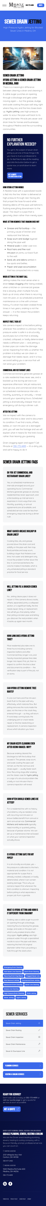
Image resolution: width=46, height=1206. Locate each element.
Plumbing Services (11, 1065)
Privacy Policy (14, 1199)
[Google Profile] (5, 1184)
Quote (40, 5)
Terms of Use (6, 1199)
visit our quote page (11, 1100)
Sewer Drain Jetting (13, 1023)
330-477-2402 (8, 1161)
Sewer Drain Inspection (14, 1037)
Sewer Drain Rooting (13, 1030)
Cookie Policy (22, 1199)
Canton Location (10, 1151)
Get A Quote (14, 175)
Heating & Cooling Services (14, 1074)
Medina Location (10, 1165)
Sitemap (29, 1199)
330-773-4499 (30, 5)
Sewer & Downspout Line (15, 1051)
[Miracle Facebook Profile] (10, 1184)
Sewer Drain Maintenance (15, 1044)
